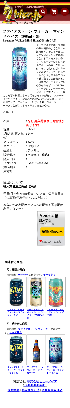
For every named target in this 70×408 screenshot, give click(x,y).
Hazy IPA (23, 274)
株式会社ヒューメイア (42, 381)
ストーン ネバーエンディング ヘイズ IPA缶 (55, 312)
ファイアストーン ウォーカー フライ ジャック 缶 (15, 312)
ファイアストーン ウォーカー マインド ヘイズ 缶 (55, 370)
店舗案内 (14, 390)
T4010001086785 (34, 385)
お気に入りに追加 (51, 241)
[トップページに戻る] (23, 12)
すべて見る (49, 274)
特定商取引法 (31, 390)
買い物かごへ (54, 231)
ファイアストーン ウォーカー (34, 329)
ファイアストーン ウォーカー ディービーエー (35, 370)
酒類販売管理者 (52, 390)
